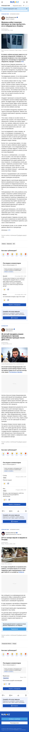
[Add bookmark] (26, 511)
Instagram (15, 317)
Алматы (4, 243)
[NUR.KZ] (14, 2)
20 (3, 454)
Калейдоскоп (4, 325)
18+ (14, 243)
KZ (24, 2)
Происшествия (5, 5)
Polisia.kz (21, 572)
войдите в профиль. (9, 271)
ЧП (23, 5)
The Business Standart (15, 372)
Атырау (14, 643)
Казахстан (9, 243)
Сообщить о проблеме (14, 719)
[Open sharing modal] (18, 511)
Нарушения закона (17, 5)
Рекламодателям (14, 722)
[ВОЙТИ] (26, 2)
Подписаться (14, 629)
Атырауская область (6, 643)
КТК (22, 61)
